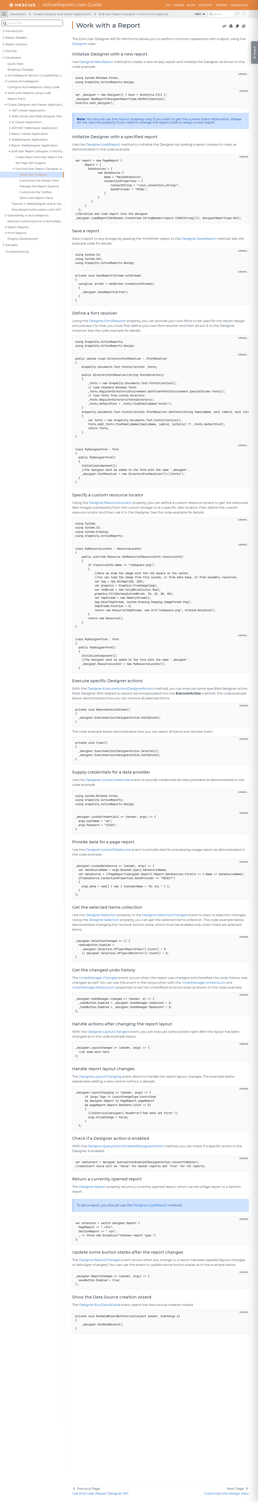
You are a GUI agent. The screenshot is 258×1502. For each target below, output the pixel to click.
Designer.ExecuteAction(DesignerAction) (120, 688)
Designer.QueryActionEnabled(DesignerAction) (125, 1146)
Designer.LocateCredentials (108, 780)
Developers (18, 14)
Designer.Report (92, 1187)
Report (124, 119)
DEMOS (179, 5)
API (167, 5)
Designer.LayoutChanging (100, 1076)
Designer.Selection (101, 915)
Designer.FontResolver (107, 321)
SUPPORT (205, 5)
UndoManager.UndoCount (203, 983)
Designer (79, 44)
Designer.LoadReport (103, 144)
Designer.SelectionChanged (164, 915)
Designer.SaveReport (199, 239)
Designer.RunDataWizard (99, 1305)
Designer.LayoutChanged (108, 1032)
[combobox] (32, 23)
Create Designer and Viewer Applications (62, 14)
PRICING (221, 5)
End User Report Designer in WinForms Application (135, 14)
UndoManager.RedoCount (93, 987)
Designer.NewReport (96, 62)
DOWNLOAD (239, 5)
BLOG (191, 5)
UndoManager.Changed (98, 978)
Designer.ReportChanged (100, 1260)
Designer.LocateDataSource (108, 850)
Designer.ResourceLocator (110, 503)
